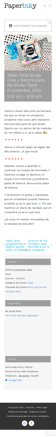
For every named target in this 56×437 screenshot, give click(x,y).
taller (18, 291)
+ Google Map (14, 380)
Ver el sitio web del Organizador (22, 315)
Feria (30, 287)
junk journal (40, 287)
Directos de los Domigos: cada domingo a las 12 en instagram (38, 245)
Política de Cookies (37, 412)
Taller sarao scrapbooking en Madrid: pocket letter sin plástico (17, 245)
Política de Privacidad (17, 412)
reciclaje (9, 291)
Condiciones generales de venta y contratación (28, 416)
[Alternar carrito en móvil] (44, 5)
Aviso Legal (41, 407)
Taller (30, 282)
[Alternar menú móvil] (50, 5)
